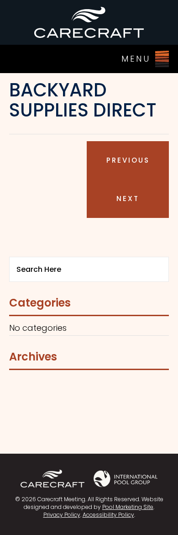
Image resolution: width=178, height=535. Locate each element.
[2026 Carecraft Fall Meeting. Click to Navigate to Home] (89, 22)
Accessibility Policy (108, 515)
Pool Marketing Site (127, 507)
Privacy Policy (61, 515)
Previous (128, 160)
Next (127, 198)
